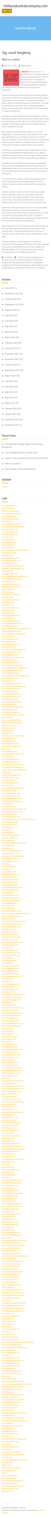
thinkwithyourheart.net (11, 712)
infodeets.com (7, 521)
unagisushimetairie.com (11, 584)
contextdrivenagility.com (11, 1000)
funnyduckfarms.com (10, 1434)
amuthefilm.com (8, 958)
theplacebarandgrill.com (11, 1136)
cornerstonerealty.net (10, 1340)
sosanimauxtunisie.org (11, 608)
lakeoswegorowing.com (11, 1452)
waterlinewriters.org (10, 1196)
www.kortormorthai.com (11, 1264)
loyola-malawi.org (9, 866)
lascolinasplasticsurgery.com (13, 1295)
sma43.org (6, 1300)
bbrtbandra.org (8, 592)
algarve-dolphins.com (10, 1057)
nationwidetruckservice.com (13, 1112)
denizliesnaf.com (8, 1157)
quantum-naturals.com (11, 1397)
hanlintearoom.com (9, 1431)
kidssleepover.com (9, 553)
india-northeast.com (10, 691)
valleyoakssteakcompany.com (13, 1149)
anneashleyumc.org (9, 1269)
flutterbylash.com (9, 1428)
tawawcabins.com (9, 725)
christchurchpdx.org (9, 950)
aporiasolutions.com (10, 1185)
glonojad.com (7, 981)
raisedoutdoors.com (10, 710)
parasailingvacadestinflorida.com (15, 1421)
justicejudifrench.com (10, 1010)
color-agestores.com (10, 861)
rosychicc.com (7, 869)
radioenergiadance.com (11, 616)
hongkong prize (37, 257)
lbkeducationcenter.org (11, 835)
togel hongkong (37, 265)
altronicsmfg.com (9, 545)
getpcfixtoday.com (9, 589)
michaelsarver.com (9, 791)
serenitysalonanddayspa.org (13, 527)
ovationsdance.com (9, 825)
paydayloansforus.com (11, 558)
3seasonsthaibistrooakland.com (14, 843)
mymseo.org (7, 1462)
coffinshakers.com (9, 1005)
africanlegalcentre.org (10, 968)
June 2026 (9, 288)
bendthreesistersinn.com (11, 1091)
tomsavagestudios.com (11, 817)
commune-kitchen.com (11, 955)
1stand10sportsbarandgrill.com (14, 770)
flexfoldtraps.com (9, 1259)
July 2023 (9, 381)
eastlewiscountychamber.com (13, 921)
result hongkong (24, 265)
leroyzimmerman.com (10, 1442)
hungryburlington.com (10, 1021)
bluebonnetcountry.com (11, 595)
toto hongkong (39, 268)
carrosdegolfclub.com (10, 673)
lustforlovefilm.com (9, 961)
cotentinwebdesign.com (11, 652)
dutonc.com (6, 1042)
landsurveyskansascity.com (12, 1272)
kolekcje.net (6, 830)
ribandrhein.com (8, 827)
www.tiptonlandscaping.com (13, 1308)
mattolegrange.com (9, 1047)
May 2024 (9, 326)
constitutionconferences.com (13, 1159)
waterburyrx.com (8, 1138)
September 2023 (12, 370)
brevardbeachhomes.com (12, 684)
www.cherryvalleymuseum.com (14, 650)
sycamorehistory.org (10, 1337)
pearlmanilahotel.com (10, 600)
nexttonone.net (8, 1227)
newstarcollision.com (10, 783)
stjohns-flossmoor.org (10, 1094)
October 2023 (11, 365)
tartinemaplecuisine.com (11, 1026)
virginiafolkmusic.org (10, 822)
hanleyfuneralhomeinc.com (12, 765)
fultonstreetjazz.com (10, 639)
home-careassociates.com (12, 851)
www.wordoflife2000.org (11, 720)
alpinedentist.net (8, 613)
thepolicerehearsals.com (11, 916)
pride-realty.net (8, 1423)
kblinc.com (6, 749)
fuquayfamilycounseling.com (13, 1455)
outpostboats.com (9, 872)
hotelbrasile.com (8, 636)
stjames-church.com (10, 987)
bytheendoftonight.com (11, 874)
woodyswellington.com (11, 1366)
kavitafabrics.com (9, 1104)
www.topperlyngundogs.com (13, 1246)
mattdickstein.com (9, 1217)
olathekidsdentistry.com (11, 762)
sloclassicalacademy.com (12, 927)
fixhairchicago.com (9, 1154)
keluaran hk (6, 260)
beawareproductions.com (12, 997)
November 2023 (12, 359)
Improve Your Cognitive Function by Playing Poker (26, 458)
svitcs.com (6, 1164)
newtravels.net (7, 555)
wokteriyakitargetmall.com (12, 799)
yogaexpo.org (7, 848)
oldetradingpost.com (10, 655)
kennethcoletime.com (10, 1018)
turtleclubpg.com (8, 1115)
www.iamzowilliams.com (11, 1345)
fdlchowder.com (8, 1287)
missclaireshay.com (9, 506)
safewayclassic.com (10, 563)
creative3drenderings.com (12, 1204)
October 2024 (11, 299)
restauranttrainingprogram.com (14, 809)
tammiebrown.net (9, 1039)
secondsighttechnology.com (13, 788)
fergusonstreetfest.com (11, 1402)
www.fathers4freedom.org (12, 1243)
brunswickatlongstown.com (12, 1023)
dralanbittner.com (9, 741)
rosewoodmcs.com (9, 1334)
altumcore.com (8, 1172)
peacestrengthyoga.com (11, 1253)
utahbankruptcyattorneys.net (13, 715)
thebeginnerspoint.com (11, 898)
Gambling (9, 257)
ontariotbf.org (7, 571)
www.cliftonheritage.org (11, 1298)
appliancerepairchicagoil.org (13, 568)
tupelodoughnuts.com (10, 759)
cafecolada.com (8, 893)
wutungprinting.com (10, 1065)
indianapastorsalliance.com (12, 1146)
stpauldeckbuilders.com (11, 1274)
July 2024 (9, 315)
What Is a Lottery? (13, 463)
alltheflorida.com (8, 1410)
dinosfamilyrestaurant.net (12, 665)
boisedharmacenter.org (11, 859)
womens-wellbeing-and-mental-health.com (19, 819)
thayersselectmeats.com (11, 1183)
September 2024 (12, 304)
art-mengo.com (8, 1034)
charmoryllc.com (8, 906)
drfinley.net (6, 1444)
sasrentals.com (8, 785)
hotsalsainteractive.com (11, 524)
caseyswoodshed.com (10, 1151)
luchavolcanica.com (9, 1107)
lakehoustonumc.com (10, 1222)
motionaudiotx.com (9, 1470)
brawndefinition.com (10, 940)
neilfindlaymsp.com (9, 1128)
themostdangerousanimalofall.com (16, 914)
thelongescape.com (9, 1044)
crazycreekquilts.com (10, 945)
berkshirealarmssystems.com (13, 736)
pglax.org (5, 1078)
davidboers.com (8, 1212)
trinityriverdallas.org (9, 838)
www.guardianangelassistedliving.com (17, 1384)
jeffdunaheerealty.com (11, 1251)
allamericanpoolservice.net (12, 812)
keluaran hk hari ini (19, 260)
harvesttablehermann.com (12, 670)
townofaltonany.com (10, 1076)
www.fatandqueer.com (11, 1266)
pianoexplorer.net (8, 1350)
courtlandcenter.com (10, 1125)
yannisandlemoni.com (10, 744)
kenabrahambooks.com (11, 953)
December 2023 (12, 354)
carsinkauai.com (8, 1415)
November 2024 (12, 293)
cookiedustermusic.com (11, 1099)
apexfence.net (7, 1491)
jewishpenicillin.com (9, 814)
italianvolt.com (7, 733)
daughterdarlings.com (10, 519)
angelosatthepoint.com (11, 1144)
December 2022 (12, 419)
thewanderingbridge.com (12, 1013)
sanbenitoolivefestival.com (12, 887)
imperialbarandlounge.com (12, 707)
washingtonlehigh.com (11, 1316)
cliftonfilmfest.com (9, 704)
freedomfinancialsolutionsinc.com (15, 1256)
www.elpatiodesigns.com (11, 1371)
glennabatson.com (9, 932)
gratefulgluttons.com (10, 880)
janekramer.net (8, 1029)
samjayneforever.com (10, 1405)
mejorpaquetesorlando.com (13, 767)
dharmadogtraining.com (11, 1468)
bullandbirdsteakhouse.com (13, 1293)
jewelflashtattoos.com (10, 587)
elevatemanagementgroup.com (14, 1439)
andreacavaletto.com (10, 853)
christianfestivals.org (10, 1052)
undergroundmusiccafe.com (13, 1486)
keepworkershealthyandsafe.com (15, 576)
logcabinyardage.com (10, 1209)
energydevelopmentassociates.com (16, 676)
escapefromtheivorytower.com (14, 686)
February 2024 (11, 343)
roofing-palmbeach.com (11, 694)
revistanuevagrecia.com (11, 984)
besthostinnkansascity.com (12, 1481)
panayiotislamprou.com (11, 621)
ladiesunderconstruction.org (13, 657)
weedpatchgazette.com (11, 746)
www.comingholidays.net (11, 900)
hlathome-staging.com (11, 796)
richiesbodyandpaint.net (11, 514)
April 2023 (9, 397)
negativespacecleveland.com (13, 1081)
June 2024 (9, 321)
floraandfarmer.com (10, 678)
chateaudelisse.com (10, 626)
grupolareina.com (9, 647)
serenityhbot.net (8, 1230)
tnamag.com (7, 1178)
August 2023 (10, 376)
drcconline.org (7, 1133)
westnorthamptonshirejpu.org (13, 634)
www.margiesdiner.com (11, 1285)
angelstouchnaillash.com (11, 775)
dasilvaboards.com (9, 929)
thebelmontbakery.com (11, 561)
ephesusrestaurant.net (11, 1363)
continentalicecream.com (12, 942)
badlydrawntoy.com (9, 1219)
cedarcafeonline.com (10, 529)
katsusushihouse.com (10, 971)
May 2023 (9, 392)
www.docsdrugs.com (10, 1282)
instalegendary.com (9, 574)
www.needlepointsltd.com (12, 1290)
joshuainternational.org (11, 1232)
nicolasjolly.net (7, 963)
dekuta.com (6, 1327)
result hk (13, 265)
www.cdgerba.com (9, 1379)
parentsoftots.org (9, 1201)
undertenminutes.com (10, 535)
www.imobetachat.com (11, 1214)
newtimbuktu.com (9, 542)
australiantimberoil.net (11, 663)
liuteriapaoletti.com (9, 1083)
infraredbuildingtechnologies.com (15, 668)
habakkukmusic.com (10, 1225)
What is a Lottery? (11, 59)
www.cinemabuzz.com (11, 1329)
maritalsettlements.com (11, 1068)
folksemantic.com (9, 728)
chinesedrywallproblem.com (13, 1089)
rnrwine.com (7, 1449)
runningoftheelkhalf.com (11, 1248)
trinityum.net (7, 1355)
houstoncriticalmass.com (12, 911)
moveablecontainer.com (11, 644)
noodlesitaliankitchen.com (12, 579)
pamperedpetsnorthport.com (13, 754)
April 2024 (9, 332)
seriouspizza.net (8, 1167)
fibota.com (6, 1376)
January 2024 (10, 348)
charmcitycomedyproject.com (13, 995)
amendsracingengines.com (12, 1261)
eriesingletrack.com (9, 751)
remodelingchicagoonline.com (13, 1303)
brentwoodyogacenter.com (12, 1306)
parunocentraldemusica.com (13, 1381)
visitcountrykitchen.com (11, 1055)
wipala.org (6, 864)
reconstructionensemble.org (13, 1102)
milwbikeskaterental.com (12, 1070)
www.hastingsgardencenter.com (14, 1347)
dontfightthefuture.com (11, 697)
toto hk (25, 72)
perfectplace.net (8, 840)
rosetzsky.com (7, 979)
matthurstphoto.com (10, 1408)
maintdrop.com (8, 602)
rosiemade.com (8, 757)
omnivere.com (7, 537)
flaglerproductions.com (11, 937)
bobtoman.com (8, 605)
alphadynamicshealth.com (12, 1426)
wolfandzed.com (8, 1324)
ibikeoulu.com (7, 1002)
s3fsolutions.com (8, 681)
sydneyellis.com (8, 804)
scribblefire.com (8, 846)
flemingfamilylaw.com (10, 1447)
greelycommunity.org (10, 974)
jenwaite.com (7, 1436)
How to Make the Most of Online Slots (21, 452)
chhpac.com (6, 1465)
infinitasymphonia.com (11, 966)
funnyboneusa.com (9, 1097)
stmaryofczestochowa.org (12, 1008)
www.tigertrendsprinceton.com (14, 1240)
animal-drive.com (8, 1175)
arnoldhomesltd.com (10, 699)
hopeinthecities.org (9, 877)
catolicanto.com (8, 832)
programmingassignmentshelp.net (15, 550)
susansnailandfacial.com (11, 1235)
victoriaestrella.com (9, 1120)
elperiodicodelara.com (10, 511)
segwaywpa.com (8, 1188)
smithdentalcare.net (10, 1483)
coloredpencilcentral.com (12, 702)
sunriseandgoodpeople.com (13, 1086)
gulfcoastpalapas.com (10, 1191)
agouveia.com (7, 1457)
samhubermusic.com (10, 1489)
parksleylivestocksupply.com (13, 856)
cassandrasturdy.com (10, 885)
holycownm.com (8, 1110)
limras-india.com (8, 508)
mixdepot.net (7, 1332)
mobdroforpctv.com (9, 882)
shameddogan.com (9, 1198)
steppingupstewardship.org (12, 1311)
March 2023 (10, 403)
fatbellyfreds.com (9, 1368)
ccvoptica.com (7, 1313)
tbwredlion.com (8, 1392)
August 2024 (10, 310)
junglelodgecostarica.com (12, 1049)
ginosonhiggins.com (9, 1063)
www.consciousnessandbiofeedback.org (17, 1342)
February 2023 (11, 408)
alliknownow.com (8, 919)
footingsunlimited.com (11, 1277)
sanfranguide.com (9, 903)
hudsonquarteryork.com (11, 1374)
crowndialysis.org (8, 806)
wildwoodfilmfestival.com (12, 631)
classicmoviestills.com (10, 890)
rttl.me (4, 1473)
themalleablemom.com (11, 1015)
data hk (21, 257)
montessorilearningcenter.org (13, 1400)
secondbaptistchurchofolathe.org (15, 1460)
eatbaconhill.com (8, 548)
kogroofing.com (8, 610)
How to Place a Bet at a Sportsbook (20, 469)
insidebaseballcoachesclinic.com (14, 1413)
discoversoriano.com (10, 895)
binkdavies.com (8, 948)
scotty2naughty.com (10, 989)
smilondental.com (9, 780)
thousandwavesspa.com (11, 1123)
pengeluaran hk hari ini (23, 263)
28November (26, 66)
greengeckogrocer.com (11, 793)
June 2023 (9, 387)
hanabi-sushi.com (9, 1321)
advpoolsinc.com (8, 1141)
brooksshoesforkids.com (11, 1180)
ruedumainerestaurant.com (13, 976)
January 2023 (10, 414)
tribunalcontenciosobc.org (12, 924)
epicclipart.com (8, 597)
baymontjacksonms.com (11, 1073)
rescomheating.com (10, 1476)
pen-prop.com (7, 1238)
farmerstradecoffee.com (12, 1206)
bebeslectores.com (9, 660)
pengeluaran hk (8, 263)
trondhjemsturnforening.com (13, 1387)
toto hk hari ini (27, 268)
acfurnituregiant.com (10, 532)
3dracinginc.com (8, 908)
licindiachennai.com (9, 516)
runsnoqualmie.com (9, 1279)
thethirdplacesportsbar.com (13, 1361)
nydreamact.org (8, 582)
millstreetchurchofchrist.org (13, 1418)
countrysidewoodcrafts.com (13, 566)
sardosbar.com (7, 731)
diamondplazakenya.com (12, 1389)
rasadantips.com (8, 540)
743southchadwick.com (11, 689)
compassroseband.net (10, 1170)
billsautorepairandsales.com (13, 1395)
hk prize (27, 257)
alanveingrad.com (9, 1060)
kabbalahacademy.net (10, 778)
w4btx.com (6, 772)
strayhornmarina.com (10, 934)
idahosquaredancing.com (12, 723)
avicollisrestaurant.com (11, 1130)
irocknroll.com (7, 717)
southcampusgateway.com (12, 623)
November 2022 (12, 425)
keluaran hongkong (34, 260)
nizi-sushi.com (7, 1031)
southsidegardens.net (10, 1353)
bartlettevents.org (9, 642)
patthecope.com (8, 1162)
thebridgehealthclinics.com (12, 1193)
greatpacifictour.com (10, 1117)
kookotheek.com (8, 618)
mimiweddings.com (9, 1478)
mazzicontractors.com (11, 1358)
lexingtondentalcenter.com (12, 801)
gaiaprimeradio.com (10, 1036)
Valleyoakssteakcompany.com (25, 6)
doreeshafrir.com (8, 992)
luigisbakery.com (8, 1319)
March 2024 (10, 337)
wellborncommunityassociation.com (16, 629)
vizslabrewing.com (9, 738)
